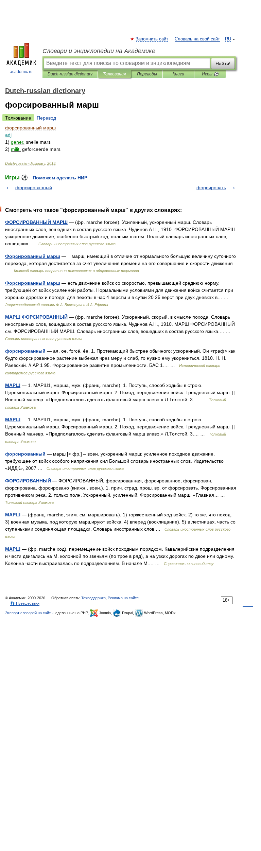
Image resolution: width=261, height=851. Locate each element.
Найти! (222, 63)
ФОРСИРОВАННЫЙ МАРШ (36, 222)
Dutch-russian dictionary (70, 74)
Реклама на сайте (123, 598)
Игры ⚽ (210, 74)
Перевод (46, 118)
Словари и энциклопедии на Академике (98, 51)
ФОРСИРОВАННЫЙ (28, 480)
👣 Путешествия (24, 603)
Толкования (114, 74)
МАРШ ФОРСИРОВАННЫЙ (36, 317)
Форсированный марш (32, 256)
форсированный (33, 187)
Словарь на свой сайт (197, 39)
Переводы (147, 74)
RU (228, 39)
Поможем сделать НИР (60, 177)
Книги (178, 74)
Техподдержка (93, 598)
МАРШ (12, 385)
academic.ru (21, 71)
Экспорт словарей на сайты (29, 613)
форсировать (211, 187)
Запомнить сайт (152, 39)
